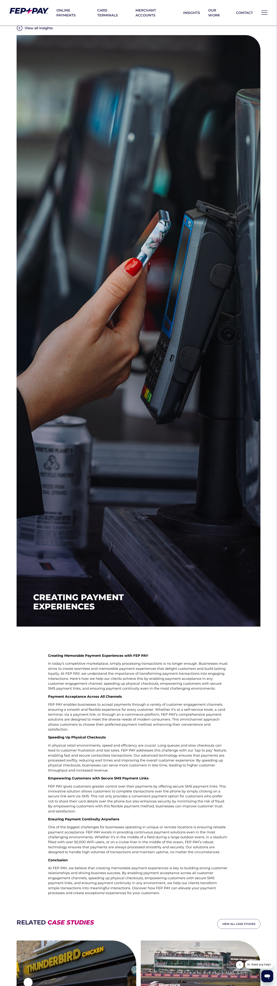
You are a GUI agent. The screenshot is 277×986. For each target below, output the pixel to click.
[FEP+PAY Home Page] (29, 11)
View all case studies (239, 923)
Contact (244, 13)
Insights (191, 13)
